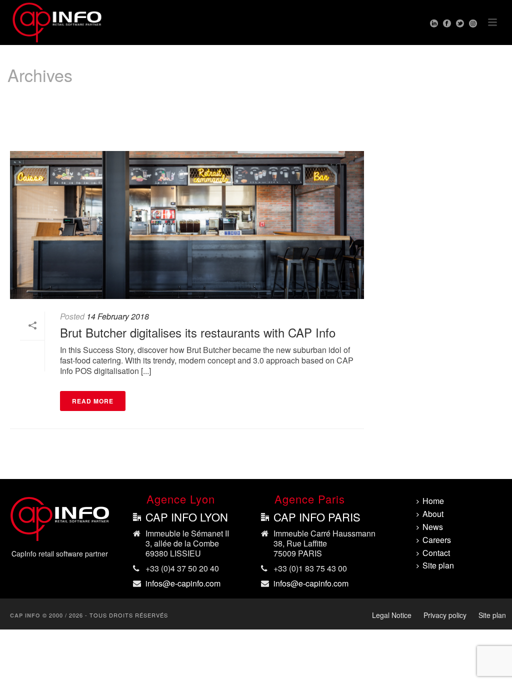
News (432, 527)
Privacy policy (445, 615)
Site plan (438, 565)
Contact (436, 553)
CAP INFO (25, 615)
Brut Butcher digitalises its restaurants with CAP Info (198, 332)
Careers (436, 540)
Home (483, 116)
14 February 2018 (117, 316)
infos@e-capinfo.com (183, 583)
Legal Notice (392, 615)
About (433, 514)
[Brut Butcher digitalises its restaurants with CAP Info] (187, 225)
